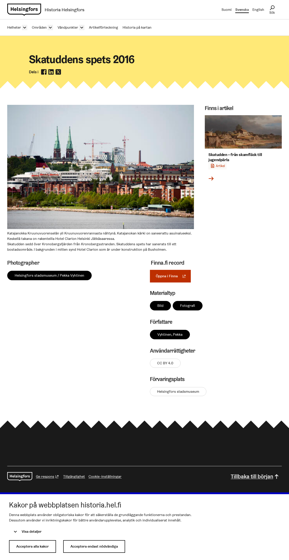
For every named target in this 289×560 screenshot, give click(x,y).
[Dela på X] (58, 72)
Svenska (242, 9)
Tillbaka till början (252, 476)
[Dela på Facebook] (43, 72)
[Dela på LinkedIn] (51, 72)
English (258, 9)
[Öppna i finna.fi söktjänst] (100, 227)
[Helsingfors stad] (19, 477)
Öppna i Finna (173, 276)
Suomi (226, 9)
